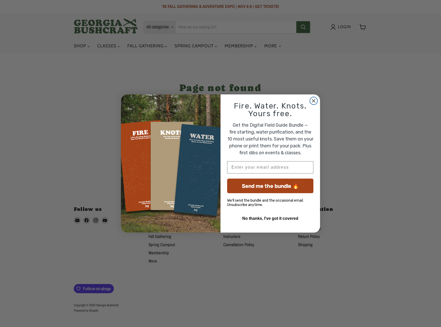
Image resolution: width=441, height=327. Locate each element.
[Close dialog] (313, 101)
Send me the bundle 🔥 (270, 186)
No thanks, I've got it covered (270, 218)
